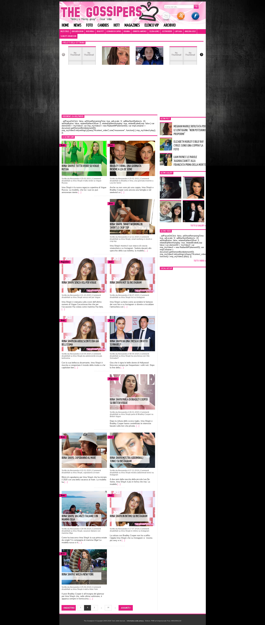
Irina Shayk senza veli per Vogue (79, 282)
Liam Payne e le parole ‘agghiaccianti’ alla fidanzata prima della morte (190, 161)
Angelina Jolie (190, 32)
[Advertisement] (132, 91)
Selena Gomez (154, 32)
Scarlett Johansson (68, 36)
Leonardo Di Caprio (113, 32)
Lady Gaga (178, 32)
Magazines (132, 25)
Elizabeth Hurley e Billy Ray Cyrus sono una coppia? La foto (189, 145)
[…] (79, 192)
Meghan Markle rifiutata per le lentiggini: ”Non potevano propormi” (190, 130)
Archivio (170, 25)
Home (65, 25)
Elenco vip (152, 25)
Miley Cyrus (65, 32)
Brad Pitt (100, 32)
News (77, 25)
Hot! (117, 25)
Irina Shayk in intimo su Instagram (128, 516)
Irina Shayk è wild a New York (77, 574)
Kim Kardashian (77, 32)
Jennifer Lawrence (139, 32)
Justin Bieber (167, 32)
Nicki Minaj (90, 32)
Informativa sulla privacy (135, 621)
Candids (103, 25)
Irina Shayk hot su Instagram (126, 282)
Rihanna (127, 32)
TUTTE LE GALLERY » (198, 225)
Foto (89, 25)
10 (108, 607)
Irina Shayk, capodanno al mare (79, 458)
